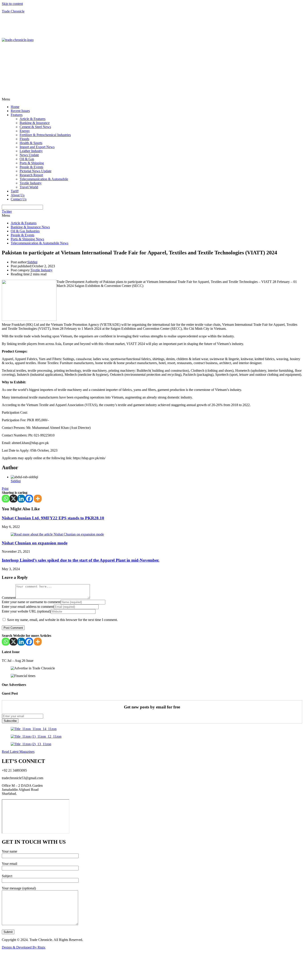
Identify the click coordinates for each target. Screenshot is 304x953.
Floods (24, 139)
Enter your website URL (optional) (26, 611)
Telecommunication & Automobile (44, 179)
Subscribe (10, 721)
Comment (9, 598)
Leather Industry (31, 151)
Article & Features (32, 119)
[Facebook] (29, 498)
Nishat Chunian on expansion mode (34, 543)
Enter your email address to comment (28, 606)
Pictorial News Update (35, 171)
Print (5, 488)
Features (16, 115)
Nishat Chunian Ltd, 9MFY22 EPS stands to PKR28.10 (53, 518)
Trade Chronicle (13, 11)
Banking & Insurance (35, 123)
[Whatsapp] (6, 498)
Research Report (31, 175)
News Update (29, 155)
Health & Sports (31, 143)
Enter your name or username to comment (31, 602)
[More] (38, 498)
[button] (152, 99)
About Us (17, 195)
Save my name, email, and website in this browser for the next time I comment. (62, 620)
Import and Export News (37, 147)
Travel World (29, 187)
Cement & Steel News (35, 127)
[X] (13, 498)
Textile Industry (31, 183)
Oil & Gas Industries (25, 231)
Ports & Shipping (32, 163)
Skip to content (12, 4)
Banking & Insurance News (30, 227)
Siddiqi (32, 262)
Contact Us (18, 199)
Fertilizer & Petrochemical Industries (45, 135)
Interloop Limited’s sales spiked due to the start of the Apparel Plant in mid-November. (80, 560)
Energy (25, 131)
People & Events (31, 167)
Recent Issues (20, 111)
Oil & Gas (27, 159)
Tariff (14, 191)
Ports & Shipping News (27, 239)
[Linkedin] (21, 498)
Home (15, 107)
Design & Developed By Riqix (23, 947)
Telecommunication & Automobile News (39, 243)
